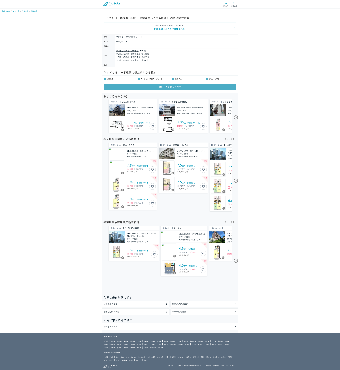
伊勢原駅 (34, 11)
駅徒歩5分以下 (214, 79)
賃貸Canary (6, 11)
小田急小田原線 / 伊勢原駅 (127, 50)
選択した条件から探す (170, 87)
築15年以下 (179, 79)
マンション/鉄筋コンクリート (152, 79)
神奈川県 (16, 11)
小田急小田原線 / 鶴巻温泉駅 (128, 53)
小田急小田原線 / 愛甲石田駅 (128, 57)
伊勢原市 (25, 11)
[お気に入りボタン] (153, 126)
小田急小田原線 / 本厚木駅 (127, 60)
